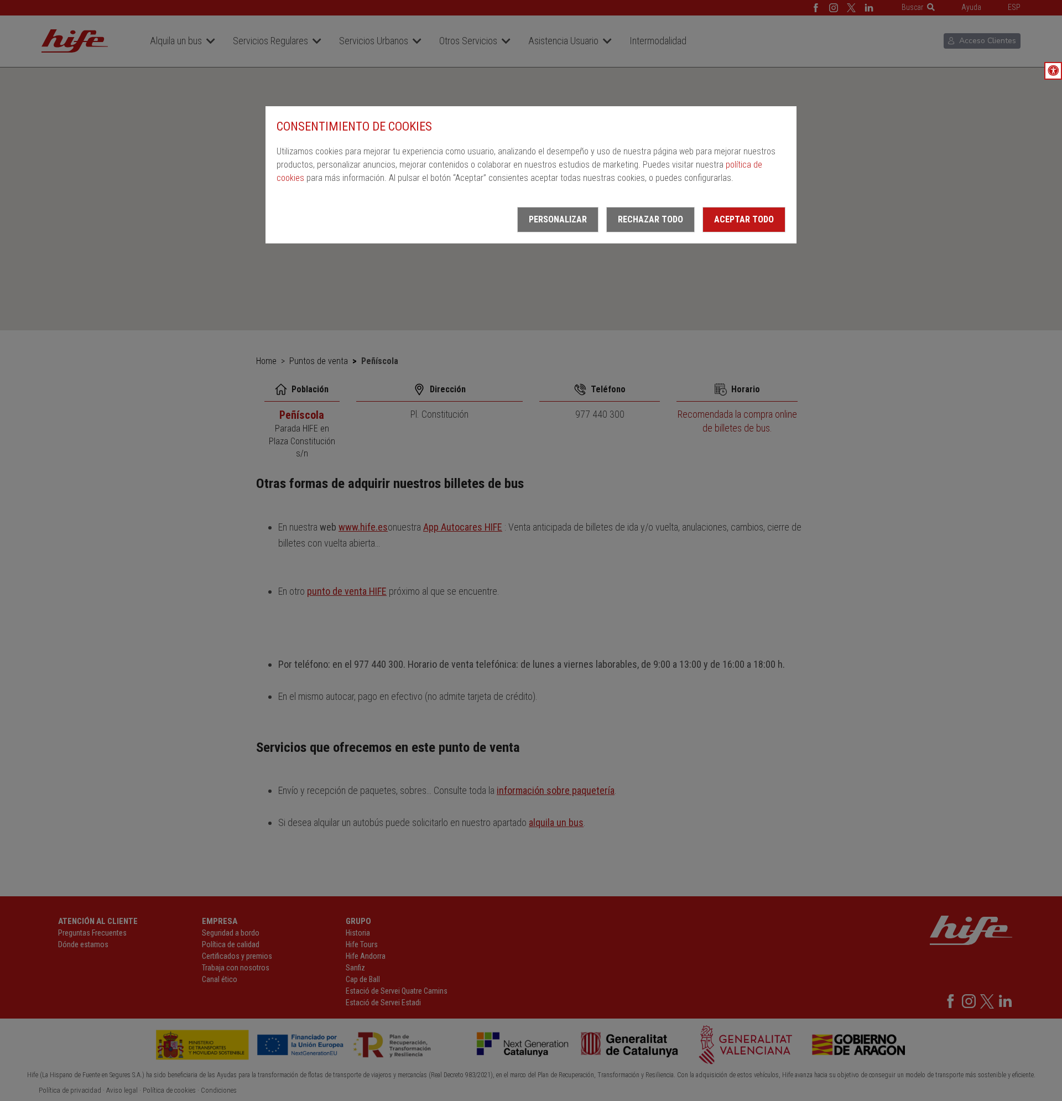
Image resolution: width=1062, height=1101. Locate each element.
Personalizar (558, 219)
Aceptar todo (744, 219)
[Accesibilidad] (1053, 71)
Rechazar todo (650, 219)
